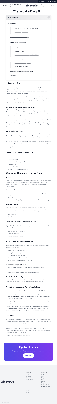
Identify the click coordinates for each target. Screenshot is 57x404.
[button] (28, 17)
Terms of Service (30, 378)
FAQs (52, 5)
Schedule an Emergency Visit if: (23, 63)
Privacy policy (29, 379)
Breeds (43, 381)
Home (5, 5)
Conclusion (13, 75)
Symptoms (44, 383)
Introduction (13, 23)
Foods (42, 379)
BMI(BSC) (43, 1)
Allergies (17, 48)
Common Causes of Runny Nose (18, 42)
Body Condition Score (46, 386)
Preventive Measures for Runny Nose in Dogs (21, 71)
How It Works (42, 5)
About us (28, 374)
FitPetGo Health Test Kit (16, 5)
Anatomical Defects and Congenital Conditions (27, 55)
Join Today (28, 355)
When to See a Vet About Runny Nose (21, 60)
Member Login (53, 1)
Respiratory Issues (19, 51)
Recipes (43, 378)
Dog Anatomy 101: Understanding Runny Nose (26, 28)
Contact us (28, 376)
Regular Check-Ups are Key (21, 66)
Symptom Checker (46, 384)
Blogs (42, 376)
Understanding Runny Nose (21, 32)
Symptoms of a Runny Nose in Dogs (19, 37)
